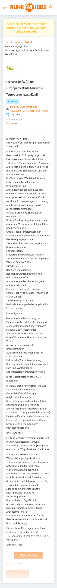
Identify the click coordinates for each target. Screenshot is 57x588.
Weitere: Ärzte (22, 42)
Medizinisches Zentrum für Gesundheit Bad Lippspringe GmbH (29, 108)
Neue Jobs (30, 31)
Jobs (8, 42)
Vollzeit (10, 123)
